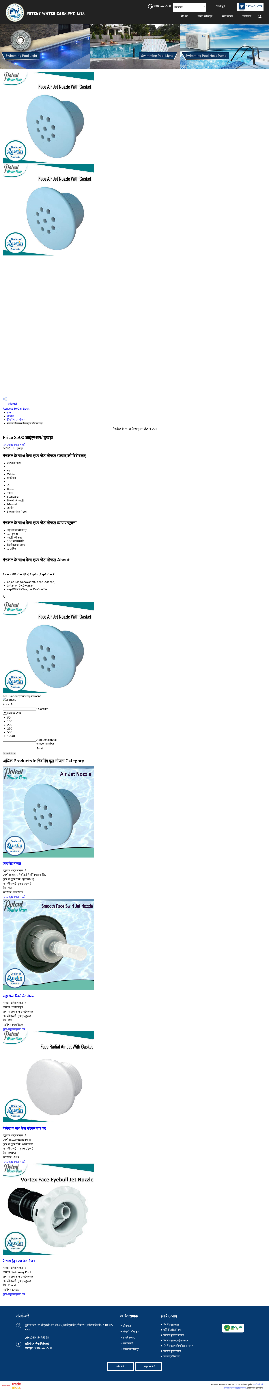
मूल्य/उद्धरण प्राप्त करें (14, 444)
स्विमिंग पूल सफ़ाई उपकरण (175, 1340)
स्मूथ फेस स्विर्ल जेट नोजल (18, 996)
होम (9, 412)
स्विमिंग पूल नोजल (16, 419)
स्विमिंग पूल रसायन (172, 1351)
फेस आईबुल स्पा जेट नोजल (19, 1261)
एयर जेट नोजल (12, 863)
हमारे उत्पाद (227, 16)
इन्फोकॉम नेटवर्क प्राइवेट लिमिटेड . (235, 1388)
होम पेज (184, 16)
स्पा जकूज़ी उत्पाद (171, 1356)
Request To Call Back (16, 408)
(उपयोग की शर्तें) (258, 1384)
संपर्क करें (246, 16)
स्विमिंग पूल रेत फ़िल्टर (173, 1335)
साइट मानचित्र (131, 1349)
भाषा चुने (220, 5)
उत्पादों (10, 416)
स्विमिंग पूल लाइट (171, 1324)
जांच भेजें (12, 404)
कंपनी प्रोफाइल (205, 16)
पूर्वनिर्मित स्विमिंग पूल (172, 1329)
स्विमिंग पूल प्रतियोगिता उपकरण (178, 1345)
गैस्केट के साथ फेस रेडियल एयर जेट (24, 1128)
